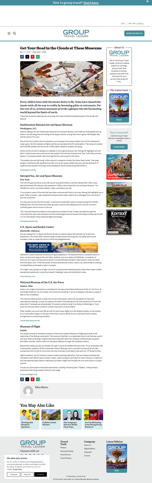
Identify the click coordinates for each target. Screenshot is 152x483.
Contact (87, 455)
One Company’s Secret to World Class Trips (70, 424)
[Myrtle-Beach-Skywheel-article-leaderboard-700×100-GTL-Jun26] (61, 252)
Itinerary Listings (66, 451)
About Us (87, 445)
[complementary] (27, 467)
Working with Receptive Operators (27, 424)
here (119, 81)
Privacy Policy (71, 476)
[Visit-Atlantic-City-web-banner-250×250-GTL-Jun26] (119, 179)
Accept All (40, 474)
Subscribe (88, 452)
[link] (22, 57)
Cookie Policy (17, 469)
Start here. (91, 2)
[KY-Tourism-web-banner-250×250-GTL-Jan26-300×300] (119, 234)
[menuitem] (9, 33)
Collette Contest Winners (49, 423)
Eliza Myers (27, 52)
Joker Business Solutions (91, 479)
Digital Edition (89, 448)
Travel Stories (65, 454)
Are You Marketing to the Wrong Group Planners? (93, 424)
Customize (13, 474)
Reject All (27, 474)
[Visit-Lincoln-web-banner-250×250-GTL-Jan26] (119, 207)
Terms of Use (81, 476)
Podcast (63, 447)
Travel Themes (65, 458)
